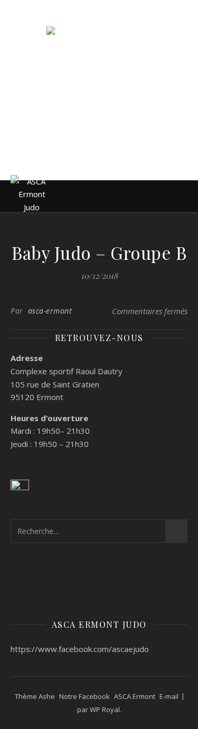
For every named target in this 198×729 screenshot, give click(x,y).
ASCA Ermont (134, 696)
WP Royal (105, 709)
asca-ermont (50, 311)
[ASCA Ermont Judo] (99, 77)
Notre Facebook (84, 696)
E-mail (168, 696)
